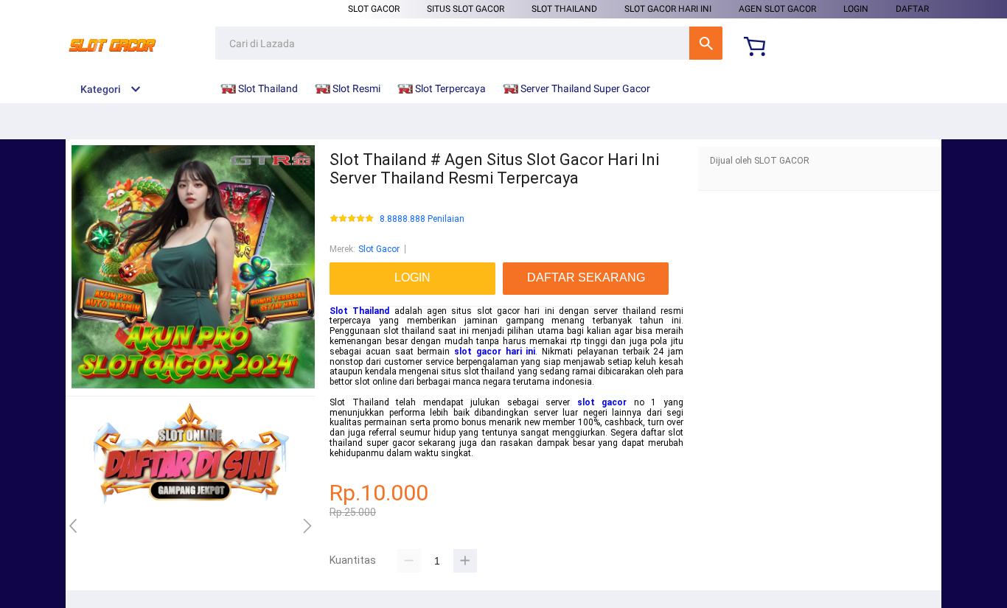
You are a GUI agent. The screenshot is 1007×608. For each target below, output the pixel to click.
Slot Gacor (374, 9)
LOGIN (855, 9)
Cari (705, 43)
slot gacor (602, 402)
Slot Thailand (564, 9)
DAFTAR (912, 9)
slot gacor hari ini (494, 351)
